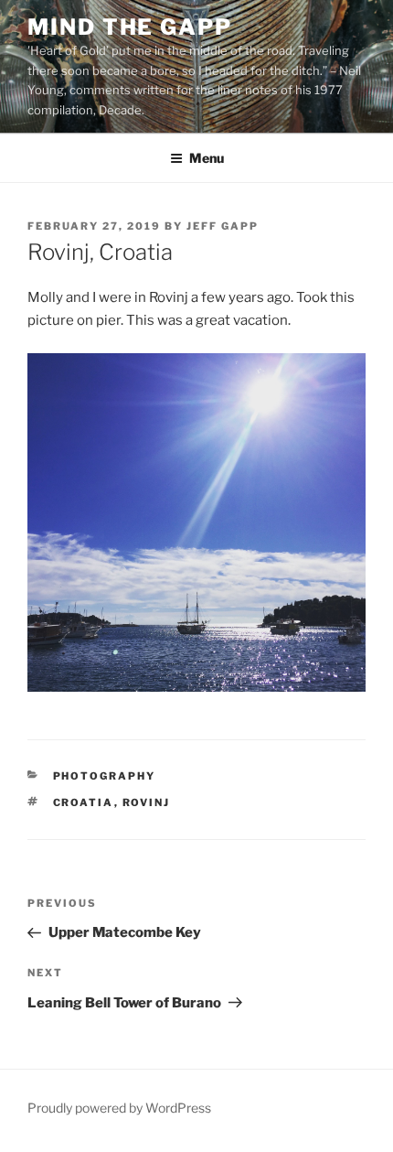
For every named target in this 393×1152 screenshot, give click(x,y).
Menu (206, 158)
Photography (104, 776)
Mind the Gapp (129, 27)
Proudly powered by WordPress (119, 1107)
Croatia (83, 802)
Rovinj (146, 802)
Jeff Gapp (222, 226)
